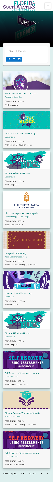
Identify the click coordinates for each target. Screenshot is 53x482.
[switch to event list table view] (14, 59)
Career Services (11, 376)
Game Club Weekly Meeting (18, 293)
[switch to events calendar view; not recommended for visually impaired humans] (19, 59)
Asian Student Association (16, 256)
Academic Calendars (13, 97)
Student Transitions (13, 416)
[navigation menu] (48, 6)
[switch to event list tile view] (8, 59)
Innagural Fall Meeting (15, 253)
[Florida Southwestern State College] (22, 5)
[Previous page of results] (41, 473)
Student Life (10, 137)
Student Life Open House (17, 173)
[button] (45, 51)
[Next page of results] (47, 473)
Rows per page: (12, 473)
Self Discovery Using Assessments (22, 373)
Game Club (9, 296)
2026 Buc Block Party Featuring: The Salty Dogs (28, 133)
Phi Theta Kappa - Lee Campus (17, 216)
